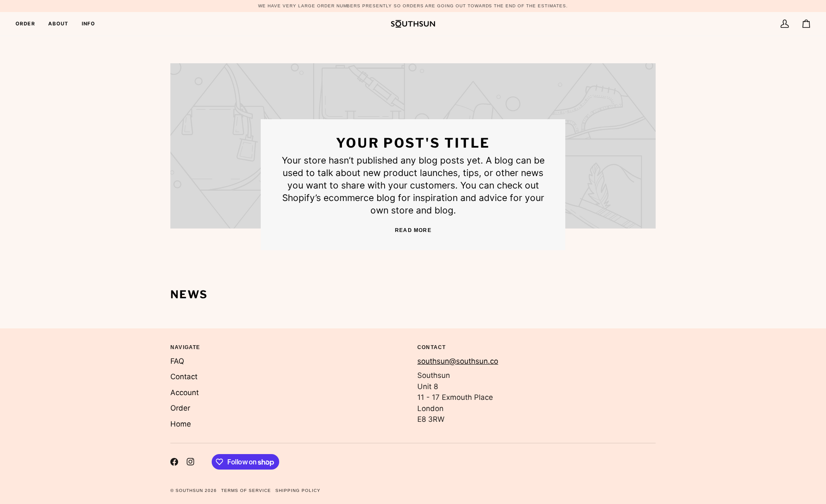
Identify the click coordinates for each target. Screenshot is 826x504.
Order (180, 408)
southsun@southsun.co (457, 361)
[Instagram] (190, 462)
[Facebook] (174, 462)
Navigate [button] (185, 347)
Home (180, 424)
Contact (183, 376)
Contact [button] (431, 347)
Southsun (189, 490)
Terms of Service (246, 490)
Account (184, 392)
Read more (413, 230)
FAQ (177, 361)
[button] (88, 24)
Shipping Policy (298, 490)
